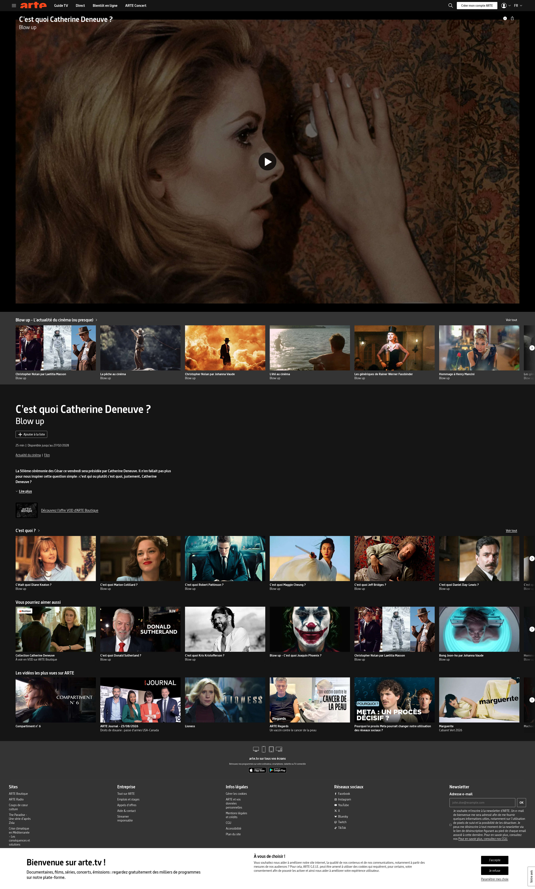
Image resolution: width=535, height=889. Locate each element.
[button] (450, 5)
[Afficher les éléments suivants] (532, 348)
